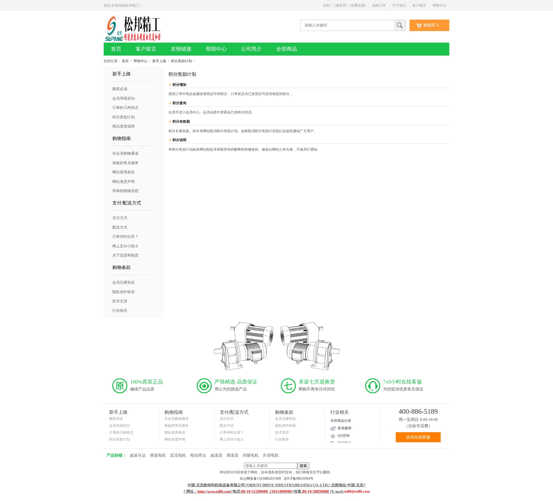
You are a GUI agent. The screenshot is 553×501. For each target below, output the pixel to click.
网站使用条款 (123, 172)
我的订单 (379, 5)
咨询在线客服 (418, 437)
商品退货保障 (123, 126)
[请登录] (340, 5)
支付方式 (119, 218)
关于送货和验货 (125, 255)
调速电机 (158, 455)
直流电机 (178, 455)
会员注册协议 (123, 282)
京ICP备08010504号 (298, 479)
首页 (116, 49)
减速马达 (138, 455)
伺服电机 (251, 455)
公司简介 (251, 49)
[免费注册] (358, 5)
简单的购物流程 (125, 191)
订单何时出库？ (125, 236)
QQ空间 (344, 436)
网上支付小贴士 (125, 246)
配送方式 (119, 227)
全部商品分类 (340, 421)
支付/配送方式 (126, 202)
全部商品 (286, 49)
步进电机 (271, 455)
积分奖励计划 (181, 61)
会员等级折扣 (123, 98)
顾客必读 (119, 89)
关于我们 (399, 5)
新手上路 (159, 61)
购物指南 (121, 138)
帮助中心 (439, 5)
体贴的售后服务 (125, 163)
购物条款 (121, 267)
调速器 (232, 455)
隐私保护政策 (123, 292)
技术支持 (119, 301)
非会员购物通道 (125, 153)
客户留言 (419, 5)
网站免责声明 (123, 181)
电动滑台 (198, 455)
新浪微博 (344, 428)
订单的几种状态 (125, 107)
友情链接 (181, 49)
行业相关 (119, 310)
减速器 (216, 455)
